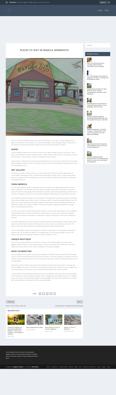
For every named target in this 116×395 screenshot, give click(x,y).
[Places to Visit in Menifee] (72, 319)
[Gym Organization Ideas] (35, 319)
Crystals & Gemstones (89, 367)
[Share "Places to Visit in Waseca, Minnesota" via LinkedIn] (51, 294)
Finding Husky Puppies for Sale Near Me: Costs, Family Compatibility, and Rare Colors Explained (97, 91)
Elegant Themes (18, 367)
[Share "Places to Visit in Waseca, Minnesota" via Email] (54, 294)
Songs (103, 367)
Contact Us (54, 367)
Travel (108, 367)
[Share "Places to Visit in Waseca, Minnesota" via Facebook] (40, 294)
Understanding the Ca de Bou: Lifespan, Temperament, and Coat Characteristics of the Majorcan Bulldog (96, 131)
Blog (107, 10)
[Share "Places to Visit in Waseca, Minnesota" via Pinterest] (47, 294)
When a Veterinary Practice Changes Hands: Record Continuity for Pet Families (95, 64)
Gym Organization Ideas (34, 327)
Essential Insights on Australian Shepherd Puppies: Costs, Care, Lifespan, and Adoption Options (15, 331)
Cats (80, 367)
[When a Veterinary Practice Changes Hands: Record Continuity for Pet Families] (89, 60)
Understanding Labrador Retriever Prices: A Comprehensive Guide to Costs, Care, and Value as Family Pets (97, 159)
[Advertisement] (58, 26)
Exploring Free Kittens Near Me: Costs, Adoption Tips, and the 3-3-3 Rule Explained (97, 145)
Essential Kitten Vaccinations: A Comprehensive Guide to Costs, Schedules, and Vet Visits (97, 105)
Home (100, 10)
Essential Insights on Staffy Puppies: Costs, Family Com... (33, 2)
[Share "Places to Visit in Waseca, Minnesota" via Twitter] (43, 294)
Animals (71, 367)
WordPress (35, 367)
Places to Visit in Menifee (69, 328)
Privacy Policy (63, 367)
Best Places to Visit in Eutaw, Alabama (52, 328)
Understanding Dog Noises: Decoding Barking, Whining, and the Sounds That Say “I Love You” (97, 118)
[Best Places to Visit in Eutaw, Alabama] (53, 319)
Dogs (98, 367)
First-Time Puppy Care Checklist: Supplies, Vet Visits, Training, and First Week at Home (97, 77)
